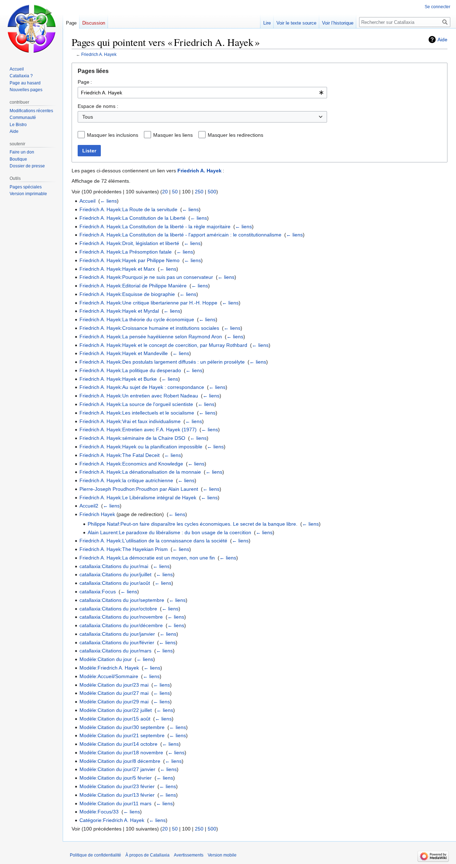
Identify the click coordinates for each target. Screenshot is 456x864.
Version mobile (222, 855)
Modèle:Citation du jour (105, 659)
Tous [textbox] (87, 117)
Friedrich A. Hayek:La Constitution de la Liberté (132, 218)
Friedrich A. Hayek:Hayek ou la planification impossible (140, 446)
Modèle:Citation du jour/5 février (115, 778)
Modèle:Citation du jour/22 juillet (115, 710)
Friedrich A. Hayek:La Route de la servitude (128, 209)
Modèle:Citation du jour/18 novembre (121, 752)
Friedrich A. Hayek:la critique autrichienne (126, 480)
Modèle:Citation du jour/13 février (117, 795)
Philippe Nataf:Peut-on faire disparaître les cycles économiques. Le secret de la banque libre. (192, 524)
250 (199, 191)
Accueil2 (88, 506)
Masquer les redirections (235, 135)
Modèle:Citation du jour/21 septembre (122, 735)
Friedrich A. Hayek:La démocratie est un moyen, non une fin (147, 558)
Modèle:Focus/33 (99, 811)
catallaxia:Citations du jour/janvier (117, 634)
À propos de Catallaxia (147, 855)
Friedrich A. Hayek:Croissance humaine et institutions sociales (149, 328)
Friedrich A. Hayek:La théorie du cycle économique (136, 319)
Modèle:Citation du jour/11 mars (115, 803)
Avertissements (188, 855)
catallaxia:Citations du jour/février (116, 642)
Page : (85, 82)
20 (165, 191)
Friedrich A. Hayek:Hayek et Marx (117, 269)
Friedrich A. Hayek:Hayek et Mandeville (123, 353)
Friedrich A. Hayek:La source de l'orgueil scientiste (136, 404)
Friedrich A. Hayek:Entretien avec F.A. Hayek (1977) (138, 429)
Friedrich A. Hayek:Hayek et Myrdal (119, 311)
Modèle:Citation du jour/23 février (117, 786)
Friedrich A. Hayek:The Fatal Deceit (119, 455)
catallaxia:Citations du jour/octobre (118, 608)
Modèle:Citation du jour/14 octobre (118, 744)
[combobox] (202, 92)
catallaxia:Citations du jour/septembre (121, 600)
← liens (108, 201)
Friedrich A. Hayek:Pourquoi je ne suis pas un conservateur (146, 277)
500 (212, 191)
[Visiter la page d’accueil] (31, 28)
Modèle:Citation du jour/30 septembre (122, 727)
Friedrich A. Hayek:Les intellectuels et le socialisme (136, 413)
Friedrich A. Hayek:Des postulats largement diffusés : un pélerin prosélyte (162, 362)
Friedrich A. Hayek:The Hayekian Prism (123, 549)
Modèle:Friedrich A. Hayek (109, 668)
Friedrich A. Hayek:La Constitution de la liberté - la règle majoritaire (154, 226)
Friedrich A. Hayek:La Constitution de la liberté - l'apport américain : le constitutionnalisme (180, 235)
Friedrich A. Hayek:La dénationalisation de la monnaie (140, 472)
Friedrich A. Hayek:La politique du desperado (130, 370)
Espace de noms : (98, 106)
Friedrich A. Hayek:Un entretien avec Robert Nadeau (138, 396)
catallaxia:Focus (97, 591)
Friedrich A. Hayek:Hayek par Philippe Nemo (129, 260)
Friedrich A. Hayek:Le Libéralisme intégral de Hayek (137, 497)
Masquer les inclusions (112, 135)
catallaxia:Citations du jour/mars (115, 651)
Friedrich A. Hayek (98, 54)
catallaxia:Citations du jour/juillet (115, 574)
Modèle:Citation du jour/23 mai (114, 685)
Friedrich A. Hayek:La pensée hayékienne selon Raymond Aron (150, 336)
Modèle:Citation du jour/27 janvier (117, 769)
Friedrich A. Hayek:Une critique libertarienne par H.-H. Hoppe (148, 303)
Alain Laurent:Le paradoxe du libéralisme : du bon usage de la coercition (169, 532)
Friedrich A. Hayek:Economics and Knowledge (131, 464)
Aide (442, 39)
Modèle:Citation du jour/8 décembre (119, 761)
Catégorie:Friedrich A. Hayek (111, 820)
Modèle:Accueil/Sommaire (108, 676)
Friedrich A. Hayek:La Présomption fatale (125, 252)
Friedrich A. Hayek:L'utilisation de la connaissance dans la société (153, 540)
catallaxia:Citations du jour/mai (113, 566)
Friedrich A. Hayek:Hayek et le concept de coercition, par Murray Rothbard (163, 345)
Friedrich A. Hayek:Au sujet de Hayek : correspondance (141, 387)
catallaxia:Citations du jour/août (114, 583)
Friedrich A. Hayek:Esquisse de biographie (127, 294)
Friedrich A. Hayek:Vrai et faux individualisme (130, 421)
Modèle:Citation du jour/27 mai (114, 693)
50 (175, 191)
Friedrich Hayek (97, 514)
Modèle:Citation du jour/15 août (114, 719)
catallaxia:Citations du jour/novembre (121, 617)
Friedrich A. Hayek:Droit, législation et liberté (129, 243)
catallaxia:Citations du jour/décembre (121, 625)
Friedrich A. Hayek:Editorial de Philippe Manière (133, 285)
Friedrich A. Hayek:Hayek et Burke (118, 379)
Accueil (87, 201)
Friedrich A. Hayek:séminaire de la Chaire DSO (132, 438)
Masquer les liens (173, 135)
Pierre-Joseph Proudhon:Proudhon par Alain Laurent (138, 489)
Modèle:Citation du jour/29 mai (114, 701)
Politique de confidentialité (95, 855)
